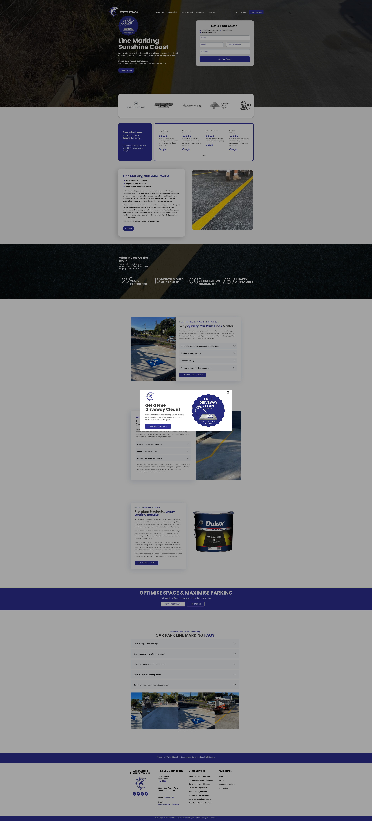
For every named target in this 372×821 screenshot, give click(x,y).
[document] (186, 410)
